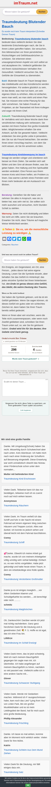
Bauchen (14, 245)
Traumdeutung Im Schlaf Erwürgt (20, 643)
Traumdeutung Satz (13, 772)
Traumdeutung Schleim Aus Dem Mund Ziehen (23, 752)
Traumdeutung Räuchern (16, 505)
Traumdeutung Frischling (16, 723)
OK (28, 785)
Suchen (42, 12)
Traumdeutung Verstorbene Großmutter (23, 579)
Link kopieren (25, 410)
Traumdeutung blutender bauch (31, 39)
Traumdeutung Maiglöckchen (18, 609)
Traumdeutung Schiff (14, 542)
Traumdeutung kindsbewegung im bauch (23, 154)
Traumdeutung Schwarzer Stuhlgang (22, 683)
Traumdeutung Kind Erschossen (20, 479)
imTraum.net (25, 3)
